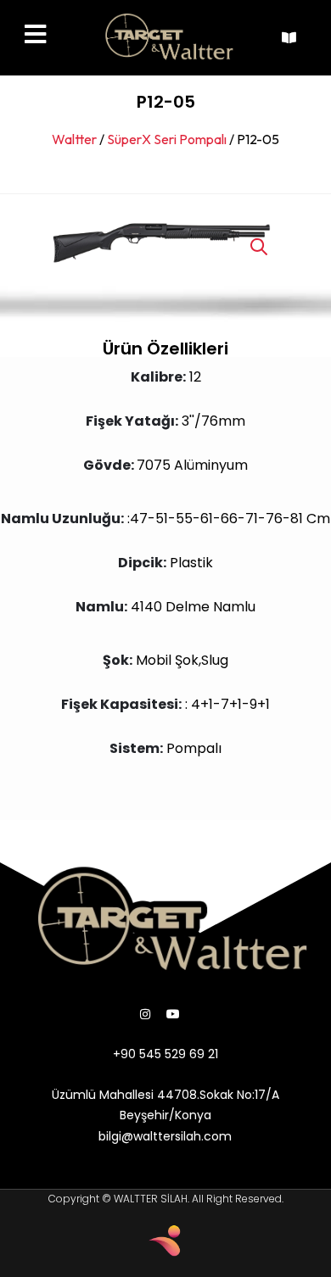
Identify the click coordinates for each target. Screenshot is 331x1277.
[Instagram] (145, 1014)
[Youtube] (173, 1014)
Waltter (74, 139)
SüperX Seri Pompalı (167, 139)
